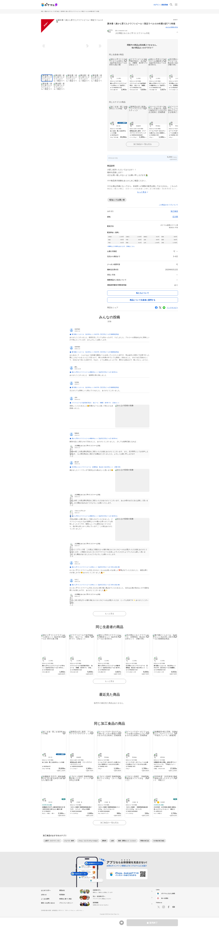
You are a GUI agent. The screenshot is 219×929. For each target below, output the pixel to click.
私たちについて (142, 293)
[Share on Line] (164, 307)
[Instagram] (163, 906)
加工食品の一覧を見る (142, 144)
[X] (158, 906)
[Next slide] (99, 45)
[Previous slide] (44, 45)
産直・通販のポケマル (46, 11)
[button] (142, 32)
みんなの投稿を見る (172, 27)
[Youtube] (173, 906)
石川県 (175, 217)
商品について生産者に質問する (142, 300)
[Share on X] (160, 307)
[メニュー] (176, 4)
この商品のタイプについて (168, 205)
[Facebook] (168, 906)
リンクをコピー (172, 307)
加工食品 (57, 11)
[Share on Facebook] (156, 307)
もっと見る (109, 614)
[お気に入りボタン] (125, 60)
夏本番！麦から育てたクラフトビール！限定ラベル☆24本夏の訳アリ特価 (80, 11)
